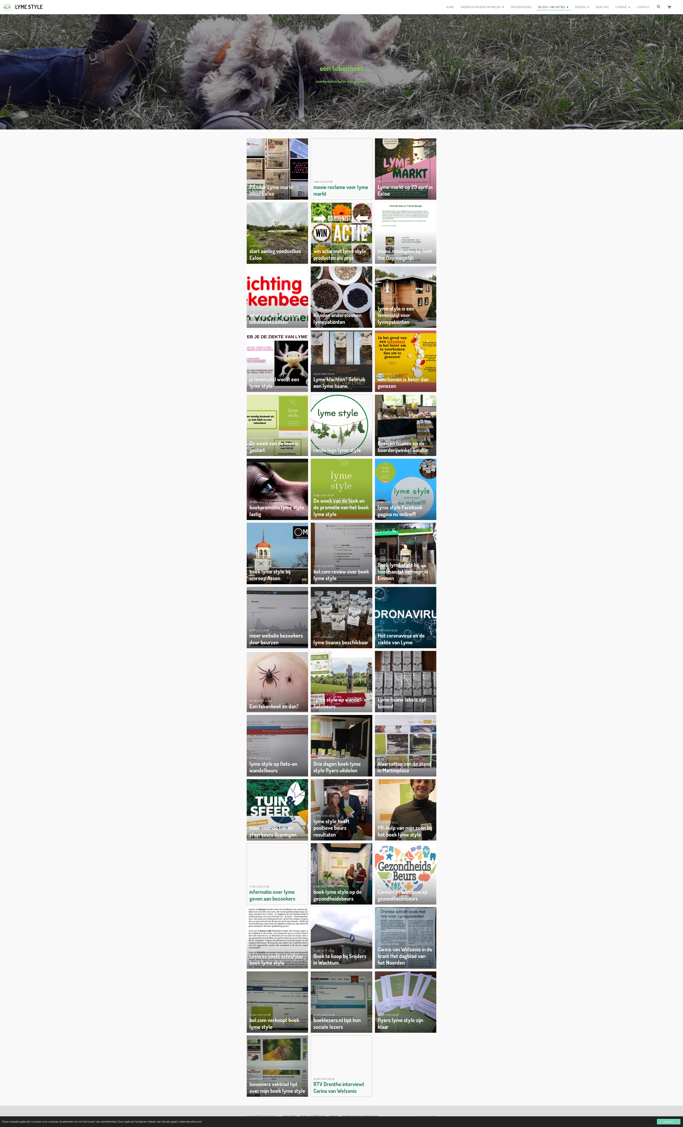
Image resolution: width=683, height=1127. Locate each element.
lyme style (29, 6)
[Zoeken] (659, 6)
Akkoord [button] (668, 1121)
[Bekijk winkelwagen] (669, 7)
